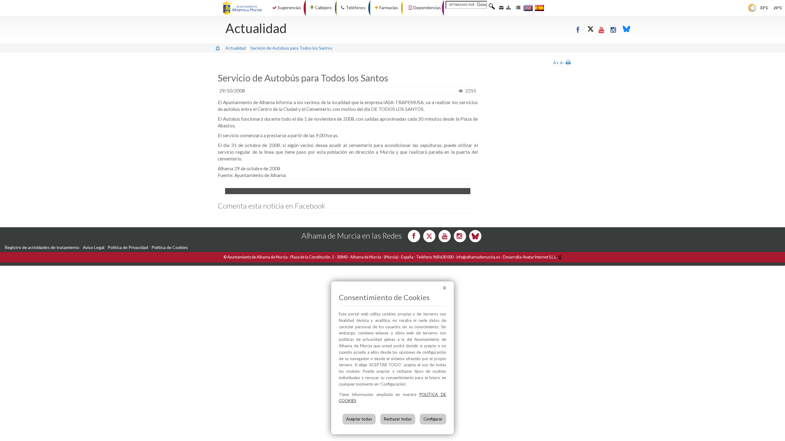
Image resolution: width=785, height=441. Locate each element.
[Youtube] (601, 29)
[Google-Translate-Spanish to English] (528, 8)
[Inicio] (218, 48)
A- (562, 62)
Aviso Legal (93, 247)
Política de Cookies (169, 247)
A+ (556, 62)
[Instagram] (613, 29)
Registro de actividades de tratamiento (42, 247)
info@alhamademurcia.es (478, 257)
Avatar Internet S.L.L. (540, 257)
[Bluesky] (626, 29)
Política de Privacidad (128, 247)
